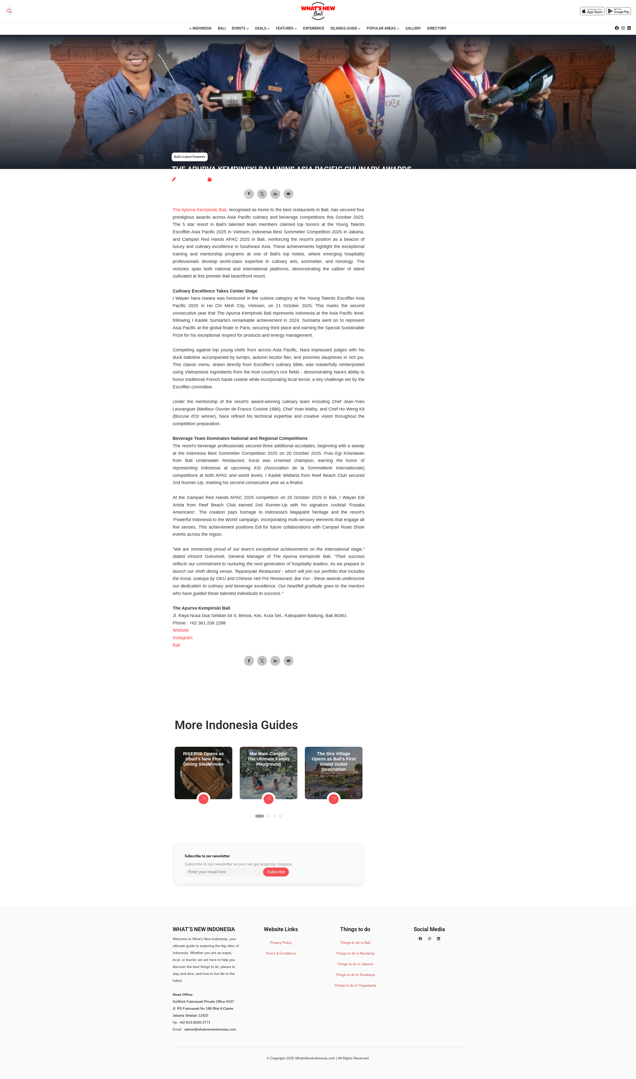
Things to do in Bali (355, 943)
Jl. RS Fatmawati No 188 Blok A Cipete (203, 1008)
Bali (176, 645)
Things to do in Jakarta (355, 964)
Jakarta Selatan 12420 (190, 1015)
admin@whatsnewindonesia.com (210, 1029)
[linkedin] (438, 939)
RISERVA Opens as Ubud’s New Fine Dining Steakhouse (203, 759)
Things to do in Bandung (355, 953)
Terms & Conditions (281, 953)
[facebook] (420, 939)
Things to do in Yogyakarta (355, 985)
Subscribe (276, 872)
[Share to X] (262, 661)
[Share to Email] (288, 661)
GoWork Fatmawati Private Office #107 (203, 1001)
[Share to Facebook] (249, 661)
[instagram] (429, 939)
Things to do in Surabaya (355, 975)
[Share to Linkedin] (275, 661)
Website (181, 630)
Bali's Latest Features (189, 157)
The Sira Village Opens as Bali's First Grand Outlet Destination (334, 761)
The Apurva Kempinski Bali (199, 209)
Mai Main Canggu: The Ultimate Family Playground (268, 759)
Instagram (183, 637)
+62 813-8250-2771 (194, 1022)
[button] (259, 816)
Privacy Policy (281, 943)
